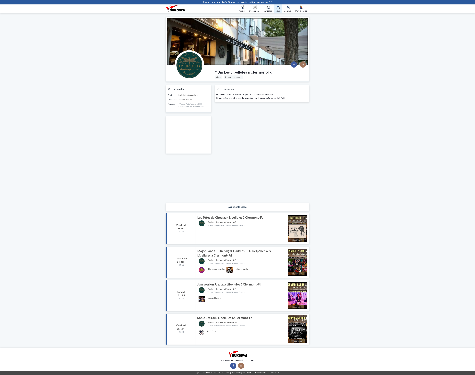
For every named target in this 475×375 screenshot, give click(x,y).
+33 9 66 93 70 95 (185, 99)
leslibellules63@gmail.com (188, 95)
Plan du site (276, 373)
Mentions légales (238, 373)
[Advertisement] (188, 135)
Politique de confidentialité (258, 373)
